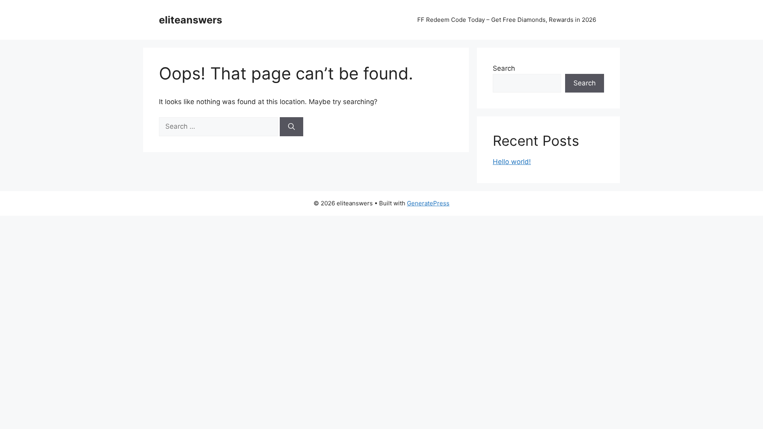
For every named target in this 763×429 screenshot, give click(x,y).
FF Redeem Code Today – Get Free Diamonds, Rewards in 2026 (506, 19)
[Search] (291, 126)
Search (504, 68)
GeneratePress (428, 203)
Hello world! (512, 162)
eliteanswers (190, 20)
